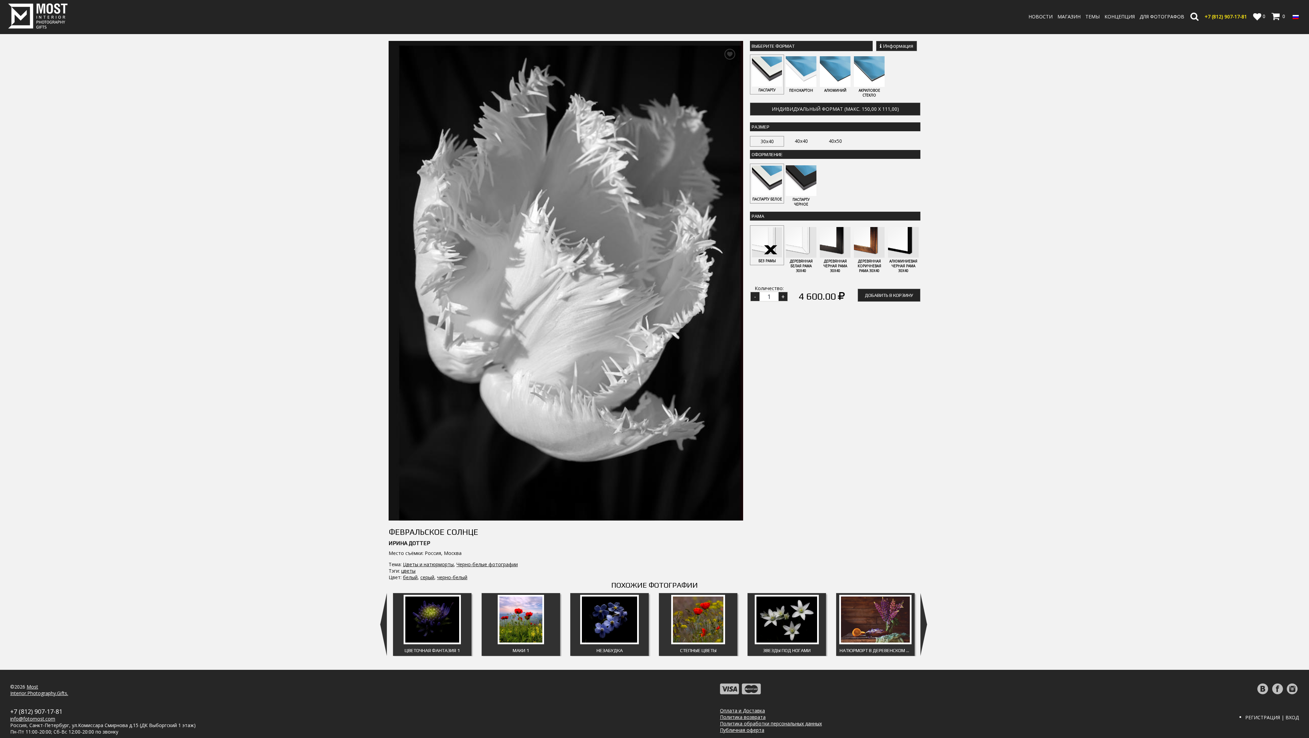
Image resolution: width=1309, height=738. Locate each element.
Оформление (767, 154)
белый (410, 577)
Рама (758, 216)
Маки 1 (521, 650)
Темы (1092, 16)
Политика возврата (743, 717)
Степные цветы (698, 650)
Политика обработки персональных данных (771, 723)
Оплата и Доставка (742, 710)
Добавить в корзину (889, 295)
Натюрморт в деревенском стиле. (877, 650)
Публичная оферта (742, 730)
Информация (897, 46)
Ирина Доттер (409, 543)
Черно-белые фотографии (487, 564)
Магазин (1069, 16)
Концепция (1119, 16)
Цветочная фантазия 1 (432, 650)
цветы (408, 571)
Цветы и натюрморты (428, 564)
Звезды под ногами (787, 650)
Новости (1040, 16)
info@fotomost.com (32, 719)
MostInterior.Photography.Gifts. (39, 689)
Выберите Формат (773, 46)
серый (427, 577)
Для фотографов (1162, 16)
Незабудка (610, 650)
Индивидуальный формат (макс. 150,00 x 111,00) (835, 109)
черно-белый (452, 577)
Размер (760, 127)
